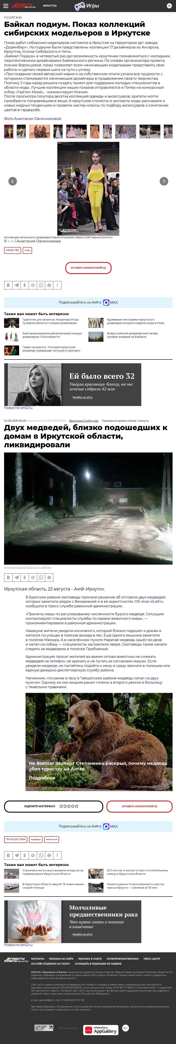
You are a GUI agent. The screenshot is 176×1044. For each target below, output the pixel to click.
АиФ (11, 241)
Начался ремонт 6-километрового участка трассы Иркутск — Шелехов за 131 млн (135, 886)
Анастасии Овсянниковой (37, 119)
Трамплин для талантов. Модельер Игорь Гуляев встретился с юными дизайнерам (51, 321)
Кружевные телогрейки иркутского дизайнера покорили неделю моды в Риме (135, 321)
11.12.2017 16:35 (13, 17)
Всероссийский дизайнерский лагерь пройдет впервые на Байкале (132, 335)
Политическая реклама (123, 958)
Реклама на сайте (61, 958)
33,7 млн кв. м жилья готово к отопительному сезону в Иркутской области (137, 872)
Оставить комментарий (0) (88, 267)
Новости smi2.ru (18, 408)
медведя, (50, 666)
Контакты (37, 958)
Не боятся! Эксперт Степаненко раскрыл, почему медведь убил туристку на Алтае (98, 766)
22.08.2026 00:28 (15, 420)
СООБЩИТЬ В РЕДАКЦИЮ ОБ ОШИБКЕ (98, 963)
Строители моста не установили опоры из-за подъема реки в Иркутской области (53, 872)
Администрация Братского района (27, 567)
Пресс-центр (152, 958)
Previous (12, 181)
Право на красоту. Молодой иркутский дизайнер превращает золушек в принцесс (51, 348)
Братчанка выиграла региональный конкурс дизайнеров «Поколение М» (52, 335)
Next (164, 181)
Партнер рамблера (68, 1028)
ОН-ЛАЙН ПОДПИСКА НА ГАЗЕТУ (50, 963)
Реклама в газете (90, 958)
